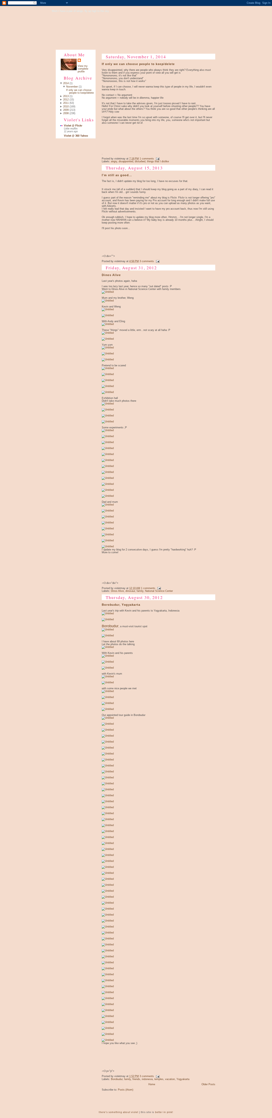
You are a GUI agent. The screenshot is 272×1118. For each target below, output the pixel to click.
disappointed (126, 161)
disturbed (140, 161)
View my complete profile (83, 69)
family (140, 591)
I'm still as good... (117, 175)
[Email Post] (157, 158)
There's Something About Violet (118, 1112)
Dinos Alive (111, 275)
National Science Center (159, 591)
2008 (66, 113)
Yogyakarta (182, 1079)
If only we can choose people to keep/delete (80, 91)
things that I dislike (158, 161)
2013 (66, 96)
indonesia (147, 1079)
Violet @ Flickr (73, 125)
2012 (66, 99)
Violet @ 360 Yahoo (76, 135)
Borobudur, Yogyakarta (121, 604)
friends (136, 1079)
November (72, 86)
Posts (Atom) (125, 1089)
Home (151, 1084)
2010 (66, 106)
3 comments (147, 261)
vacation (170, 1079)
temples (158, 1079)
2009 (66, 110)
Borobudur (116, 1079)
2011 (66, 103)
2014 (66, 83)
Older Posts (208, 1084)
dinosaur (130, 591)
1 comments (147, 158)
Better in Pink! (164, 1112)
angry (114, 161)
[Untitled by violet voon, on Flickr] (108, 292)
